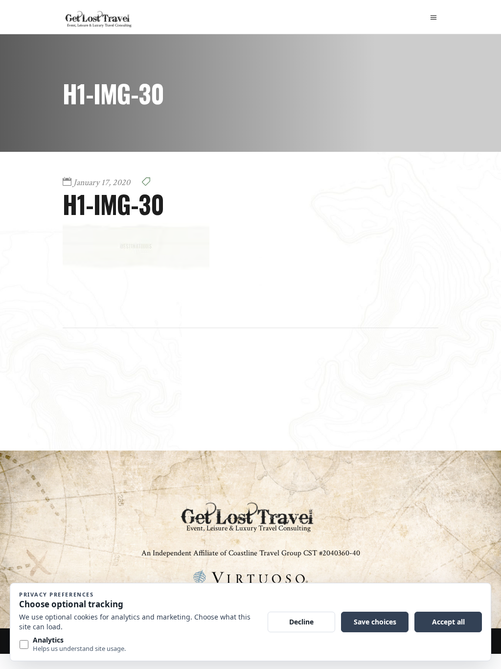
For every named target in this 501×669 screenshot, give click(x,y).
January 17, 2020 (101, 182)
